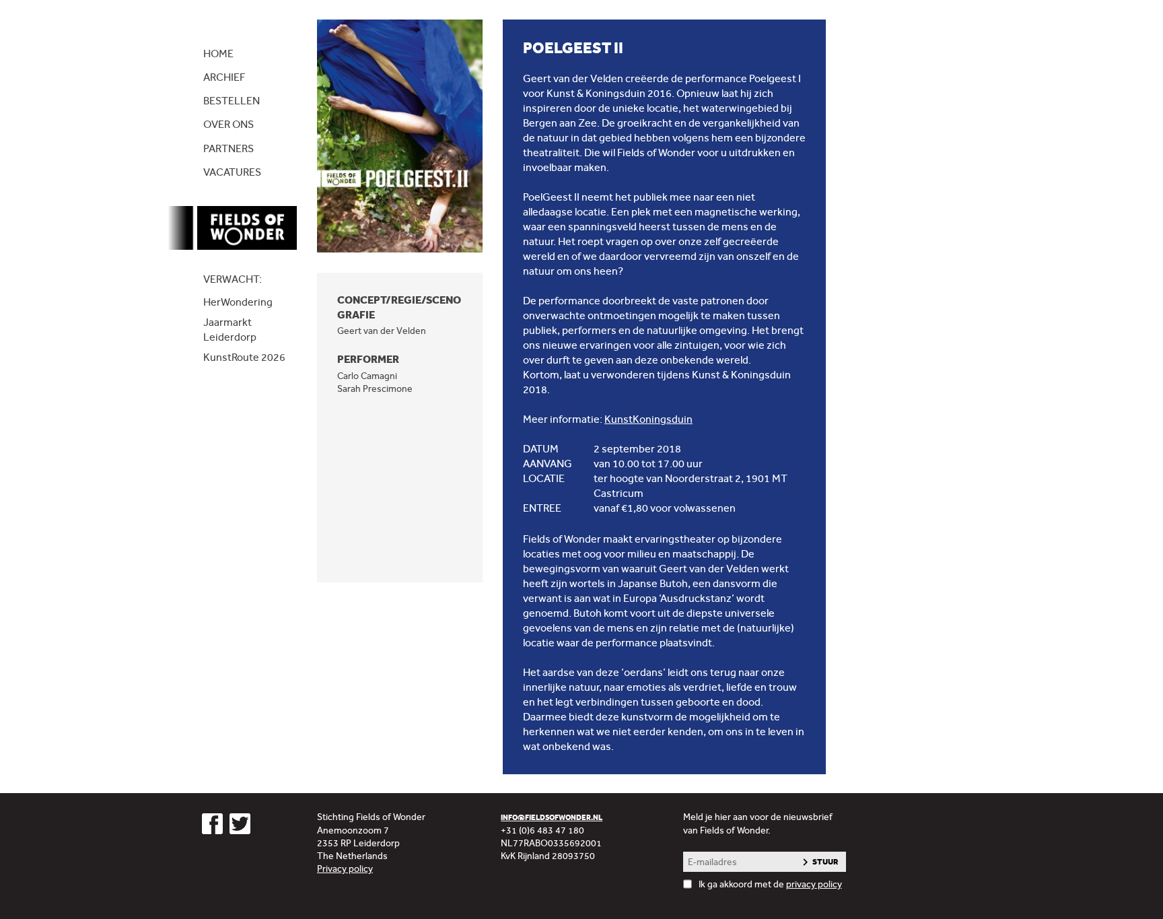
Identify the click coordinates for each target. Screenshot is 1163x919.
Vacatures (232, 172)
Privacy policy (345, 868)
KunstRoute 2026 (244, 357)
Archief (224, 77)
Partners (228, 148)
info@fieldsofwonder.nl (551, 817)
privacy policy (814, 884)
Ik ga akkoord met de (770, 884)
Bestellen (231, 100)
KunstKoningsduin (648, 419)
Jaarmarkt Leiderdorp (229, 329)
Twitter (240, 823)
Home (218, 53)
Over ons (228, 124)
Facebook (212, 823)
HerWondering (238, 302)
